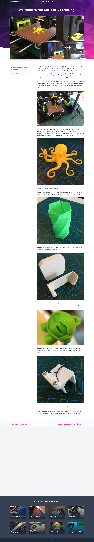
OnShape (56, 350)
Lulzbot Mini (76, 81)
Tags (52, 1)
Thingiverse (68, 194)
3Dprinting (73, 74)
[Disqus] (47, 444)
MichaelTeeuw (15, 1)
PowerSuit (59, 66)
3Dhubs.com (73, 303)
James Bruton (46, 81)
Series (47, 1)
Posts (42, 1)
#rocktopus (72, 135)
